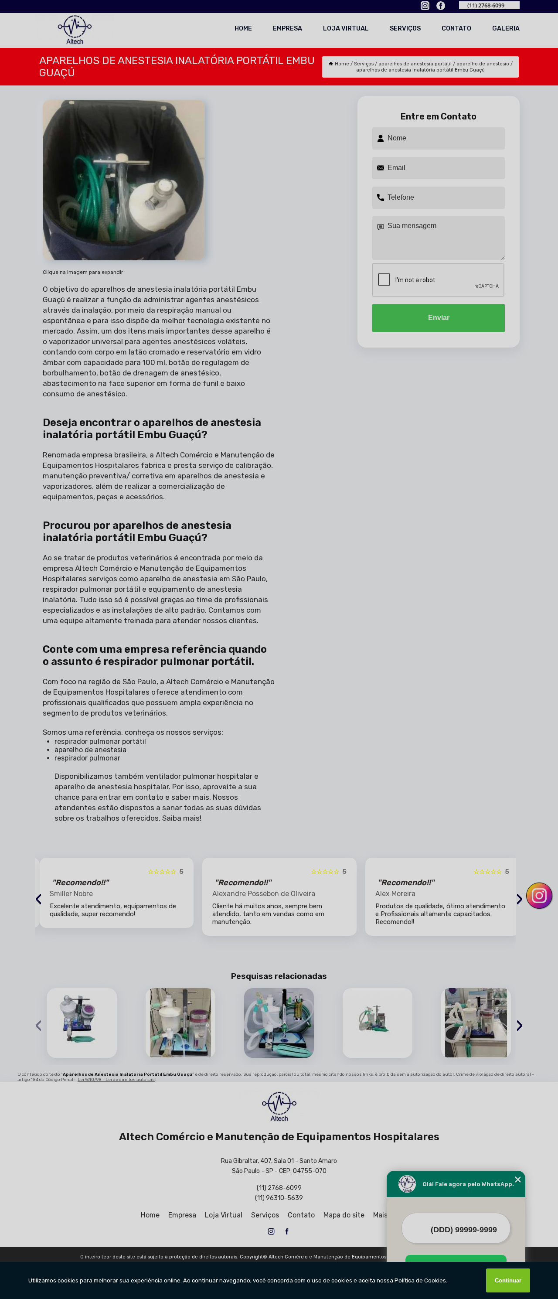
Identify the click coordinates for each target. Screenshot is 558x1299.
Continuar (508, 1280)
